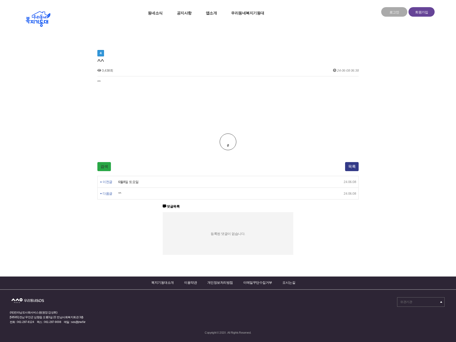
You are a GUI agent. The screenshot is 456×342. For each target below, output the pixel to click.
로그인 (394, 12)
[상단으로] (445, 326)
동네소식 (155, 13)
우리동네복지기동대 (247, 13)
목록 (352, 166)
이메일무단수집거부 (257, 282)
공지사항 (184, 13)
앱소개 (211, 13)
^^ (119, 193)
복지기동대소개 (162, 282)
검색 (104, 166)
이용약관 (190, 282)
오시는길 (288, 282)
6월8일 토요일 (128, 182)
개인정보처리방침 (220, 282)
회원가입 (421, 12)
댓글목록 (173, 206)
